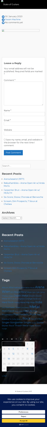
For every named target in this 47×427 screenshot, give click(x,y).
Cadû (34, 292)
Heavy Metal (19, 302)
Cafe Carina (40, 292)
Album (5, 287)
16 (32, 354)
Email (7, 120)
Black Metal (20, 292)
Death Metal (21, 295)
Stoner (40, 322)
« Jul (4, 376)
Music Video (19, 311)
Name (7, 110)
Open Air (28, 311)
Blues (29, 292)
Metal (34, 306)
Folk (12, 299)
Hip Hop (30, 302)
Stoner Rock (8, 325)
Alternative (14, 287)
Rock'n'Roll (37, 319)
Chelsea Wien (7, 296)
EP (9, 299)
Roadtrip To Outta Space (12, 319)
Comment (9, 80)
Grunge (29, 299)
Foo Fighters (20, 299)
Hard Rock (8, 302)
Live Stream (25, 307)
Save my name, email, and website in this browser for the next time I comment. (23, 143)
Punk (33, 314)
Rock (26, 318)
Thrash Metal (22, 325)
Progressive (7, 315)
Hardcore (37, 299)
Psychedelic (21, 314)
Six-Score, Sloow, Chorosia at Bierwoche (23, 197)
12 (13, 354)
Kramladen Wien (13, 307)
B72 (12, 292)
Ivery (3, 307)
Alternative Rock (28, 288)
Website (8, 130)
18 (9, 359)
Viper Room (35, 325)
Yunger (4, 329)
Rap (39, 314)
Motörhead (8, 311)
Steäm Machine (13, 19)
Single (27, 322)
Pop (35, 311)
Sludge (33, 323)
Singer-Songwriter (12, 322)
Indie (38, 302)
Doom (32, 296)
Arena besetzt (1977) (14, 179)
